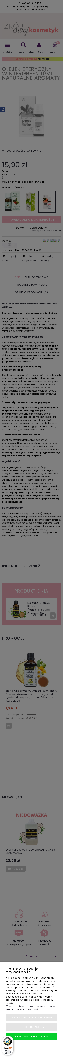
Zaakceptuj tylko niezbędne (31, 1017)
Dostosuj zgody (32, 1027)
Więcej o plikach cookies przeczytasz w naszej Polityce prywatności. (30, 1008)
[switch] (8, 1052)
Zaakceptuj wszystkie (31, 1036)
